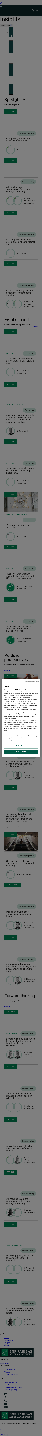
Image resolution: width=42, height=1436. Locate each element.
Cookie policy (8, 740)
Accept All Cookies (20, 751)
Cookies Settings (21, 746)
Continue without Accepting (31, 681)
